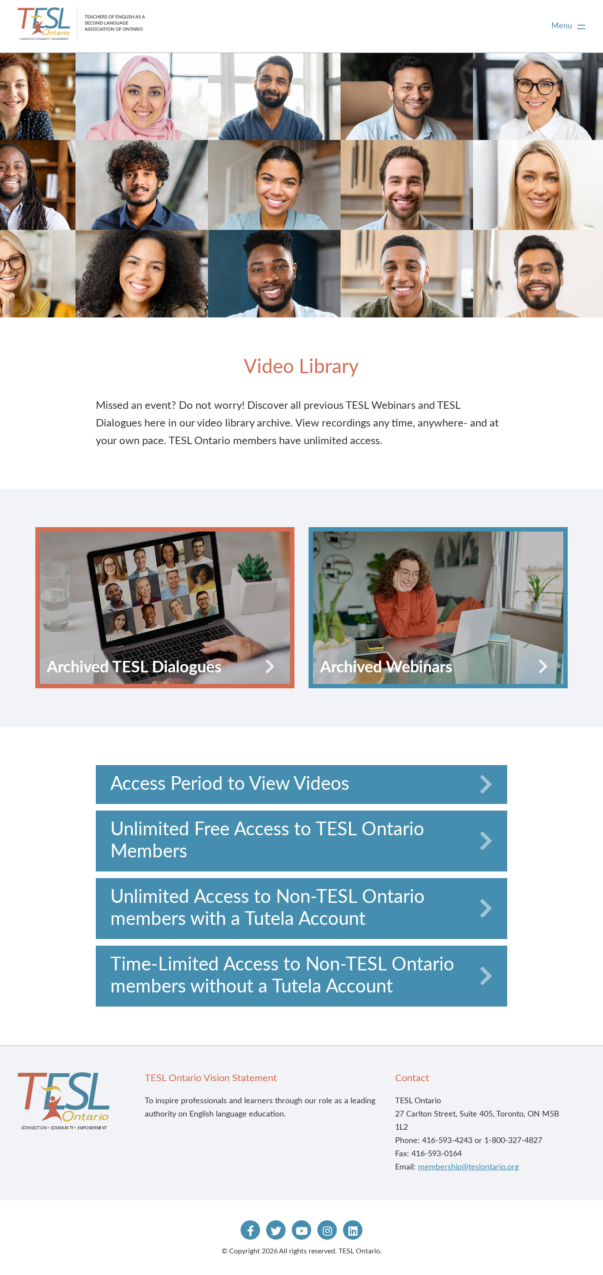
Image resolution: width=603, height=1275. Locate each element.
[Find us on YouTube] (301, 1230)
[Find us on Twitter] (276, 1230)
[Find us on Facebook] (250, 1230)
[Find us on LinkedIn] (352, 1230)
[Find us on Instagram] (327, 1230)
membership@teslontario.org (468, 1167)
